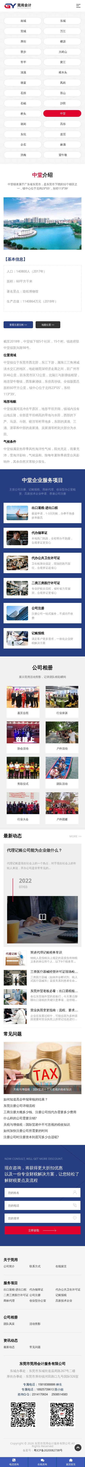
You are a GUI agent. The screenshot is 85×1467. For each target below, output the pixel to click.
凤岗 (63, 82)
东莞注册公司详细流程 (19, 1105)
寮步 (23, 52)
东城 (63, 21)
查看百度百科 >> (18, 324)
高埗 (63, 124)
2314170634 (40, 1394)
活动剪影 (35, 1324)
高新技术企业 (64, 1300)
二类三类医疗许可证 (16, 1295)
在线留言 (61, 1266)
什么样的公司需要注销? (20, 1118)
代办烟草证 (36, 1289)
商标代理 (9, 1300)
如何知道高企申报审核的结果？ (26, 1099)
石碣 (23, 103)
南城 (23, 21)
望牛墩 (63, 155)
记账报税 (61, 1295)
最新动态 (9, 1347)
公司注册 (35, 1295)
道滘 (63, 134)
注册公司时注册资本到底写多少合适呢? (31, 1137)
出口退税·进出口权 (15, 1289)
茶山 (63, 93)
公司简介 (9, 1266)
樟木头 (63, 72)
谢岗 (23, 124)
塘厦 (23, 82)
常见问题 (35, 1347)
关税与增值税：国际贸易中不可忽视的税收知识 (37, 1124)
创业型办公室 (37, 1300)
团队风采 (9, 1324)
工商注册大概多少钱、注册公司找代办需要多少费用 (40, 1112)
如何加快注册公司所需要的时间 (26, 1130)
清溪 (23, 72)
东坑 (23, 134)
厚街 (23, 41)
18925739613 (45, 1389)
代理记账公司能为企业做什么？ (34, 850)
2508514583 (59, 1394)
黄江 (63, 62)
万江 (63, 31)
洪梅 (23, 155)
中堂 (63, 113)
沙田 (63, 103)
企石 (23, 144)
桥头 (23, 113)
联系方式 (35, 1266)
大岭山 (63, 52)
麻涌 (63, 144)
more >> (75, 836)
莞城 (23, 31)
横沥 (63, 41)
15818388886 (46, 1384)
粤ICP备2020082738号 (48, 1450)
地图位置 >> (48, 324)
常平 (23, 62)
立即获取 (33, 1230)
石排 (23, 93)
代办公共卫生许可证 (68, 1289)
